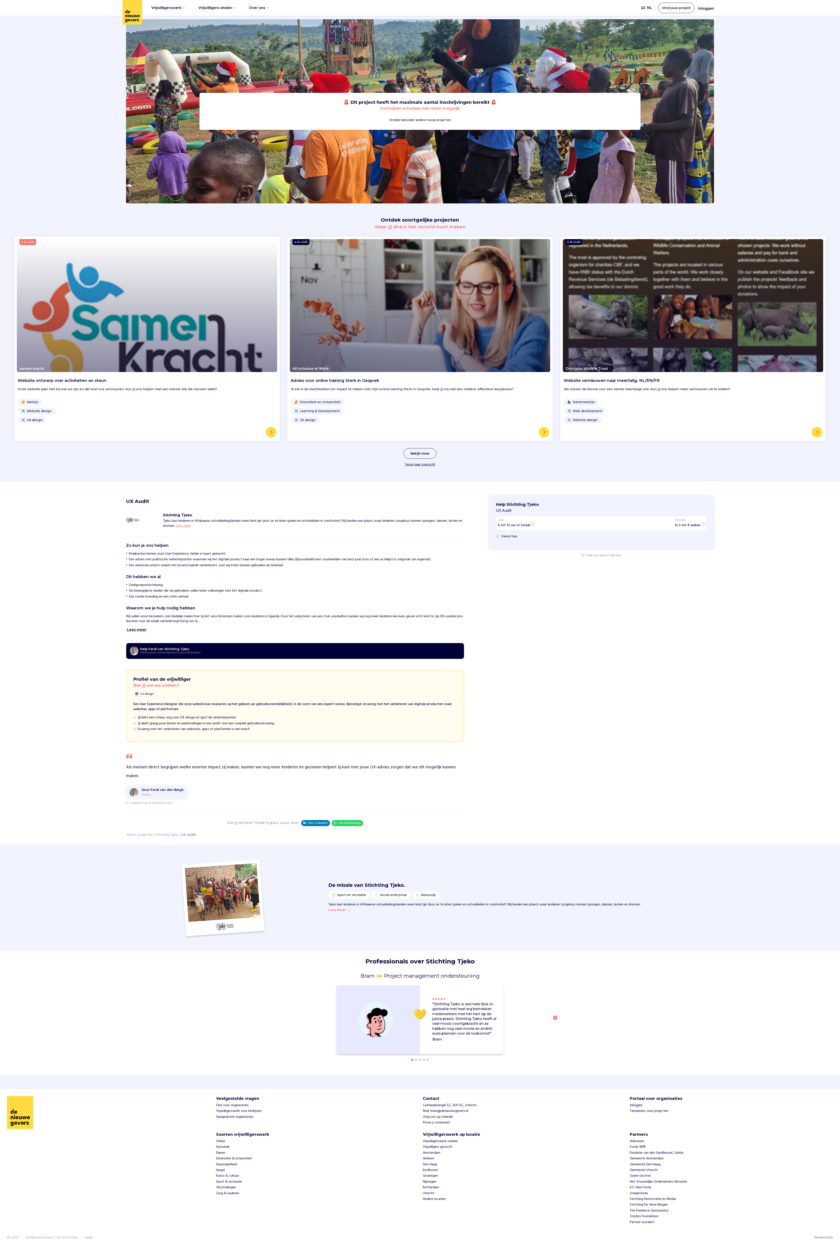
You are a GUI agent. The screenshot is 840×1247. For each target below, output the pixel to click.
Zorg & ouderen (227, 1193)
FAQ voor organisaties (232, 1105)
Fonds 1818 (638, 1147)
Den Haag (430, 1164)
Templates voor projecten (649, 1111)
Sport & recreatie (229, 1182)
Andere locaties (434, 1199)
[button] (556, 1020)
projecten (146, 835)
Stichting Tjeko (167, 835)
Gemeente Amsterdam (647, 1158)
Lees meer (337, 910)
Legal (89, 1237)
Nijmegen (429, 1182)
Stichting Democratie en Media (653, 1199)
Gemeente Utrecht (644, 1170)
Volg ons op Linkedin (438, 1117)
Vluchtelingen (226, 1187)
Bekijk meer (420, 453)
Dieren (220, 1153)
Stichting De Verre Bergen (649, 1205)
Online (220, 1141)
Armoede (223, 1147)
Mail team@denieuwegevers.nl (445, 1111)
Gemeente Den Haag (645, 1164)
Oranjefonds (639, 1193)
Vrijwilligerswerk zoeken (440, 1141)
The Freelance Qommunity (649, 1210)
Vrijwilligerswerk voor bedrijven (239, 1111)
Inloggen (706, 8)
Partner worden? (642, 1222)
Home (131, 835)
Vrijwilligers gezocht (438, 1147)
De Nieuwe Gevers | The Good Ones (52, 1237)
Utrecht (428, 1193)
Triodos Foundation (644, 1216)
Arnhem (428, 1158)
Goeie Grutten (640, 1176)
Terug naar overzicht (420, 464)
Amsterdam (431, 1153)
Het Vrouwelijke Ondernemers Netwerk (658, 1182)
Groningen (430, 1176)
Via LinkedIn (318, 823)
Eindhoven (430, 1170)
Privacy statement (436, 1122)
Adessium (637, 1141)
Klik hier (615, 555)
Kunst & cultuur (227, 1176)
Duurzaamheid (226, 1164)
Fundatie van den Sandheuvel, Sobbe (657, 1153)
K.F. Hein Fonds (640, 1187)
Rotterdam (431, 1187)
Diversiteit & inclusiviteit (234, 1158)
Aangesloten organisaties (235, 1117)
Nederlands (823, 1237)
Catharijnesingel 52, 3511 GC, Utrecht (450, 1105)
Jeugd (220, 1170)
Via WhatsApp (349, 823)
